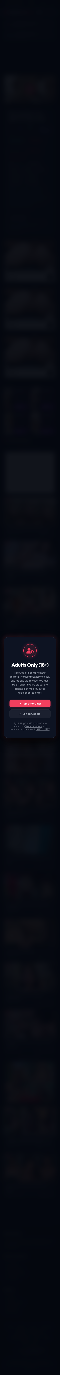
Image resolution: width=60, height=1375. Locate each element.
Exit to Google (31, 713)
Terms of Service (33, 726)
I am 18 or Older (31, 703)
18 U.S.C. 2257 (43, 729)
